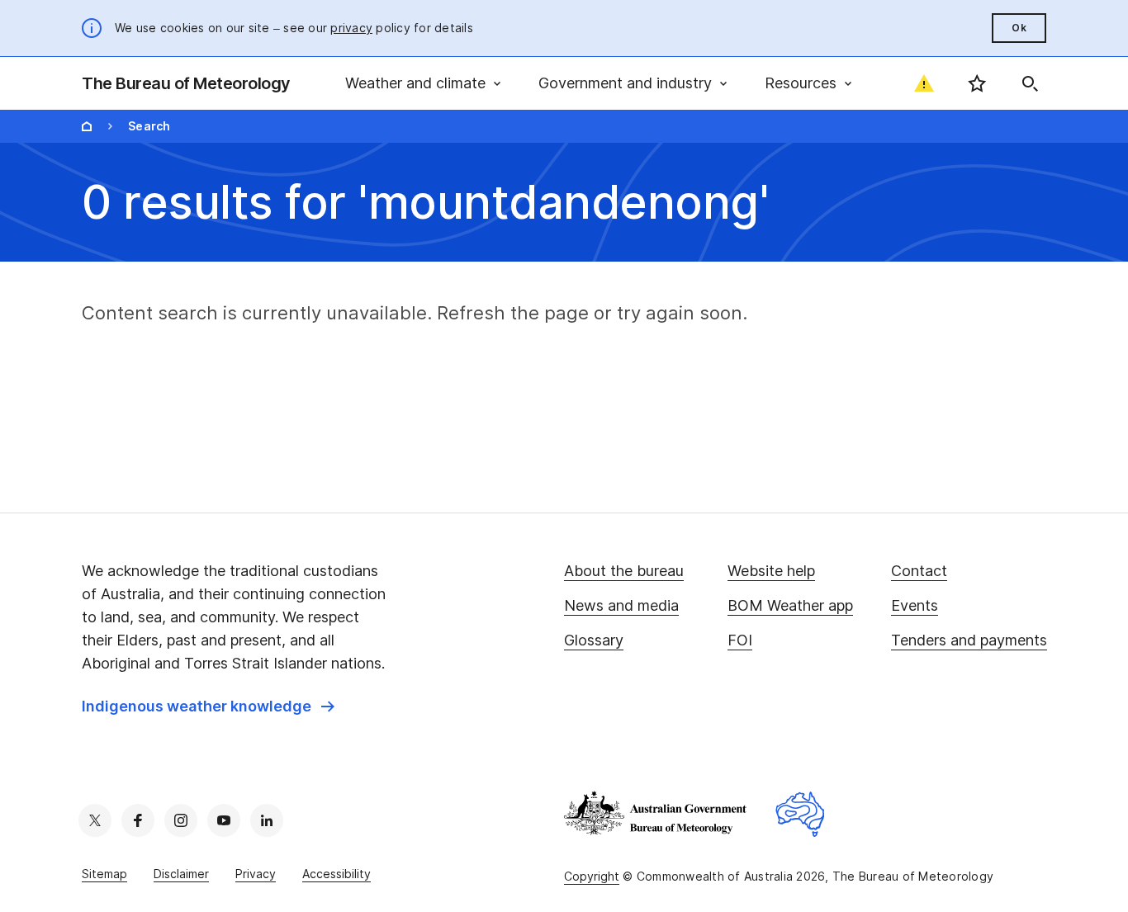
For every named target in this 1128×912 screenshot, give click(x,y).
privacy (351, 28)
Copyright (591, 876)
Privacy (255, 874)
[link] (208, 706)
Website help (771, 570)
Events (914, 605)
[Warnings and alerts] (924, 83)
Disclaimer (181, 874)
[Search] (1029, 83)
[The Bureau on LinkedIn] (266, 820)
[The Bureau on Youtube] (223, 820)
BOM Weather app (790, 605)
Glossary (593, 640)
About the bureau (624, 570)
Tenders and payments (969, 640)
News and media (621, 605)
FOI (740, 640)
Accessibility (336, 874)
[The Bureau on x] (94, 820)
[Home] (87, 126)
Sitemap (104, 874)
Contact (919, 570)
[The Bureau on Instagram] (180, 820)
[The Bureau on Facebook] (137, 820)
